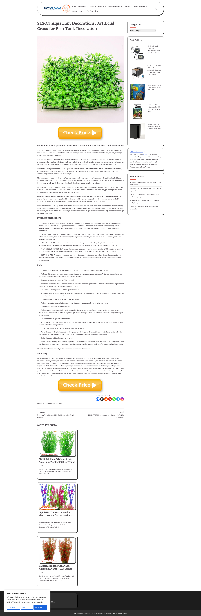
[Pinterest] (110, 399)
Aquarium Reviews (93, 613)
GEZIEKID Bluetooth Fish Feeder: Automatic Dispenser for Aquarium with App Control (154, 70)
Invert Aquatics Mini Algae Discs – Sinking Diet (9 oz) (154, 87)
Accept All (38, 607)
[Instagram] (122, 399)
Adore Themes (123, 613)
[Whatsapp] (114, 399)
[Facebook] (98, 399)
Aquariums (82, 6)
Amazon (146, 154)
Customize (11, 607)
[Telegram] (118, 399)
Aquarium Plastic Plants (53, 403)
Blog (96, 11)
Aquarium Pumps (114, 6)
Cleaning (126, 6)
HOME (74, 6)
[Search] (155, 8)
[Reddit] (106, 399)
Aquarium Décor (77, 11)
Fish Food (90, 11)
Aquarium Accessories (97, 6)
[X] (102, 399)
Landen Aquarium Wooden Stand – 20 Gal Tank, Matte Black (154, 126)
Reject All (25, 607)
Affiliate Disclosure (136, 152)
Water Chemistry (139, 6)
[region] (27, 601)
